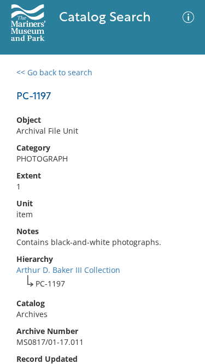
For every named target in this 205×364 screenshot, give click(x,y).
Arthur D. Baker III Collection (68, 270)
